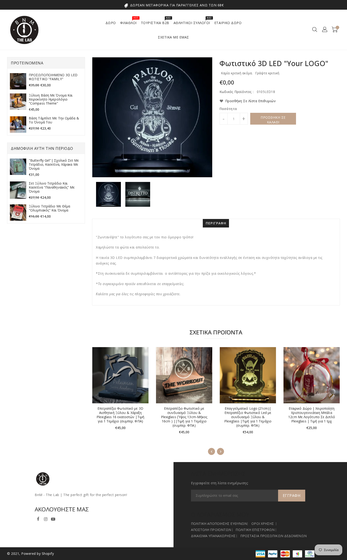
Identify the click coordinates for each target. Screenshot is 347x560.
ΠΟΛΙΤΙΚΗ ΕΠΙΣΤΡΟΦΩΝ (255, 529)
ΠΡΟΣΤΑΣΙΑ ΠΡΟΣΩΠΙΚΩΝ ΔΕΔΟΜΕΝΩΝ (273, 536)
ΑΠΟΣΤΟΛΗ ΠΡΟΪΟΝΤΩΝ (211, 529)
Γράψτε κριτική (267, 73)
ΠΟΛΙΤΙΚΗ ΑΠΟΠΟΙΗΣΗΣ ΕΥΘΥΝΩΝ (219, 523)
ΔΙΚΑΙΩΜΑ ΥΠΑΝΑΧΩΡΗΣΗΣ (213, 536)
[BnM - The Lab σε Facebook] (38, 518)
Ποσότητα (228, 108)
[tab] (216, 223)
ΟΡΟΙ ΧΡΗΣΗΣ (262, 523)
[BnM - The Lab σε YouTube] (53, 518)
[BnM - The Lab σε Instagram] (45, 518)
